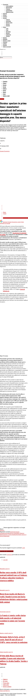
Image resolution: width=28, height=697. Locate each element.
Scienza (5, 42)
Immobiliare (9, 10)
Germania (8, 21)
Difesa (4, 15)
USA (7, 28)
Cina (7, 30)
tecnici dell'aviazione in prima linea (12, 534)
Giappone (8, 34)
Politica (5, 16)
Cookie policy (6, 685)
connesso (9, 554)
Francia (8, 19)
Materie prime (9, 12)
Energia (5, 13)
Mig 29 (19, 533)
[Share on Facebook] (15, 205)
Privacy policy (6, 683)
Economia (5, 4)
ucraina (7, 536)
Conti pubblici (9, 6)
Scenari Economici (5, 151)
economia (6, 533)
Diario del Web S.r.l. (5, 691)
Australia (8, 31)
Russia (8, 24)
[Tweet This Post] (15, 207)
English (5, 45)
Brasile (8, 33)
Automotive (9, 7)
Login (23, 548)
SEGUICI (2, 530)
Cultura (5, 43)
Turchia (8, 36)
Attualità (5, 39)
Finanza (8, 9)
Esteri (4, 27)
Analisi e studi (6, 40)
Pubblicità (5, 679)
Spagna (8, 25)
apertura (12, 532)
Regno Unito (9, 22)
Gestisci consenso (7, 686)
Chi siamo (5, 681)
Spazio (5, 37)
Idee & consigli (7, 46)
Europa (5, 18)
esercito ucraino (13, 533)
